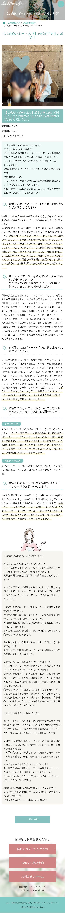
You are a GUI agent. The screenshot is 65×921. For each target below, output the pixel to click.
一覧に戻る (32, 819)
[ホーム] (4, 22)
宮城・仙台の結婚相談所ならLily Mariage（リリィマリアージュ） (33, 903)
